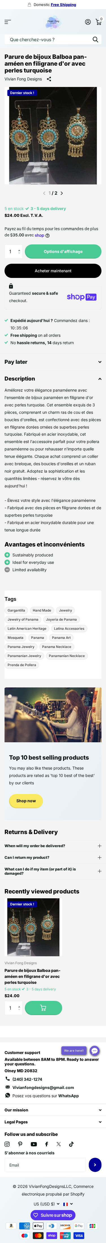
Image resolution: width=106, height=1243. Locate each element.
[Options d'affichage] (43, 1008)
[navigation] (62, 193)
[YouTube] (34, 1144)
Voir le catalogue (8, 21)
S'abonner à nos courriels (30, 1152)
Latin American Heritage (27, 629)
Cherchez (95, 39)
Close (53, 1110)
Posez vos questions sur (45, 1095)
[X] (59, 1144)
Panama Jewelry (21, 647)
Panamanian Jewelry (24, 656)
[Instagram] (7, 1144)
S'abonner (95, 1165)
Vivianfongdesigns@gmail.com (43, 1087)
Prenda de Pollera (22, 665)
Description (20, 378)
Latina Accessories (69, 629)
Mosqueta (15, 638)
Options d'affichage (63, 251)
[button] (20, 246)
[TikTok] (71, 1144)
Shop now (26, 800)
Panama (37, 638)
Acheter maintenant (53, 270)
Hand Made (42, 610)
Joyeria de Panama (61, 620)
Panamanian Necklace (67, 656)
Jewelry (65, 610)
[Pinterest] (20, 1144)
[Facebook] (46, 1144)
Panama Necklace (56, 647)
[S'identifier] (88, 22)
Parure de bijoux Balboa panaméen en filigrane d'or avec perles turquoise (32, 976)
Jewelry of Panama (23, 620)
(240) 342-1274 (27, 1079)
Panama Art (61, 638)
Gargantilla (16, 610)
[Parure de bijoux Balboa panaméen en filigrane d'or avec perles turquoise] (33, 927)
